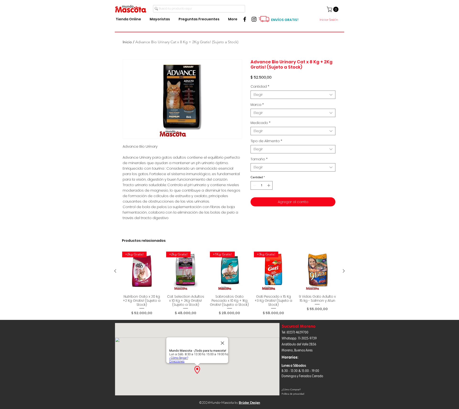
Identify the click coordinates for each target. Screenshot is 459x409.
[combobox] (293, 95)
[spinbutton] (261, 185)
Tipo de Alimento (266, 141)
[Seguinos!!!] (254, 19)
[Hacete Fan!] (244, 19)
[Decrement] (254, 185)
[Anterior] (115, 271)
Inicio (127, 42)
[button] (333, 9)
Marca (257, 105)
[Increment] (269, 185)
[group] (229, 283)
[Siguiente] (344, 271)
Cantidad (260, 87)
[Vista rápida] (317, 271)
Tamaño (259, 159)
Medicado (260, 123)
